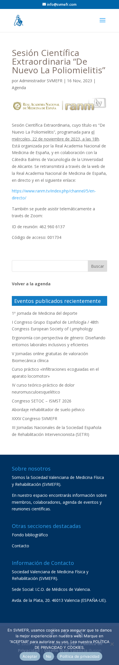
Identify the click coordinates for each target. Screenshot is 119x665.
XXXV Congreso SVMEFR (34, 418)
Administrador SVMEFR (40, 80)
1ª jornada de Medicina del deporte (44, 313)
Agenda (19, 87)
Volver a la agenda (31, 283)
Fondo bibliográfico (30, 534)
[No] (112, 644)
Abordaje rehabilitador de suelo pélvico (48, 409)
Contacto (20, 545)
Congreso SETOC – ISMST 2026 (41, 401)
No (48, 656)
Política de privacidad (79, 656)
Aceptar (30, 656)
